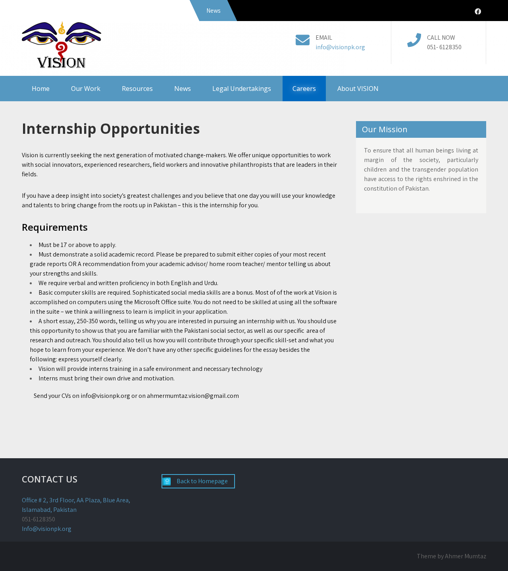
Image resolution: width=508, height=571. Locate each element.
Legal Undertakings (241, 88)
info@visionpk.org (340, 47)
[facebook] (477, 12)
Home (41, 88)
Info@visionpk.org (46, 529)
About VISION (358, 88)
